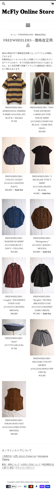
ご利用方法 (7, 456)
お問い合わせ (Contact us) (24, 456)
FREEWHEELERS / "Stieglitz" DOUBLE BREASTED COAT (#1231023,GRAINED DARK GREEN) (42, 303)
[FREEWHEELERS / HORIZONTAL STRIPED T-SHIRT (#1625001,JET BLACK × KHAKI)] (14, 88)
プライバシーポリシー (25, 467)
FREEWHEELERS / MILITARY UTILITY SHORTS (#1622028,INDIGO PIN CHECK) (42, 365)
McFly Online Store (27, 482)
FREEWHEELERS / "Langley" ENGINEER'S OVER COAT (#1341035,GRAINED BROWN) (14, 303)
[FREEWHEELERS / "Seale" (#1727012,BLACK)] (14, 327)
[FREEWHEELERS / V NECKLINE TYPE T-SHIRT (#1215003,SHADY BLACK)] (42, 155)
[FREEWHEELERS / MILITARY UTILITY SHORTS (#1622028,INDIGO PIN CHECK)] (42, 337)
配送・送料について (11, 464)
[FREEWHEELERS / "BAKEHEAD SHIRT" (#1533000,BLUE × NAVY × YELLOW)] (14, 217)
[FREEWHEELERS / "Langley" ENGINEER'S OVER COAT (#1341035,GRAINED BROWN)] (14, 275)
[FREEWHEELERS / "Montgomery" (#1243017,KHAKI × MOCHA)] (42, 217)
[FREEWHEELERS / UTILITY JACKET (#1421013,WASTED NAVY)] (14, 155)
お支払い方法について (31, 464)
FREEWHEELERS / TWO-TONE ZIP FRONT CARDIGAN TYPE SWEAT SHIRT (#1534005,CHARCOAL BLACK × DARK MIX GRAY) (42, 117)
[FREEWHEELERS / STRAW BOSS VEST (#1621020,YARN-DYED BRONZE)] (14, 399)
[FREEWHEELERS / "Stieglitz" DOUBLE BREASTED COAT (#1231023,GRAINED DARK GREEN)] (42, 275)
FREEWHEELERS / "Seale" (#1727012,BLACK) (14, 341)
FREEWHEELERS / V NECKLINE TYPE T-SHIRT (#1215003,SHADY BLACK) (42, 183)
